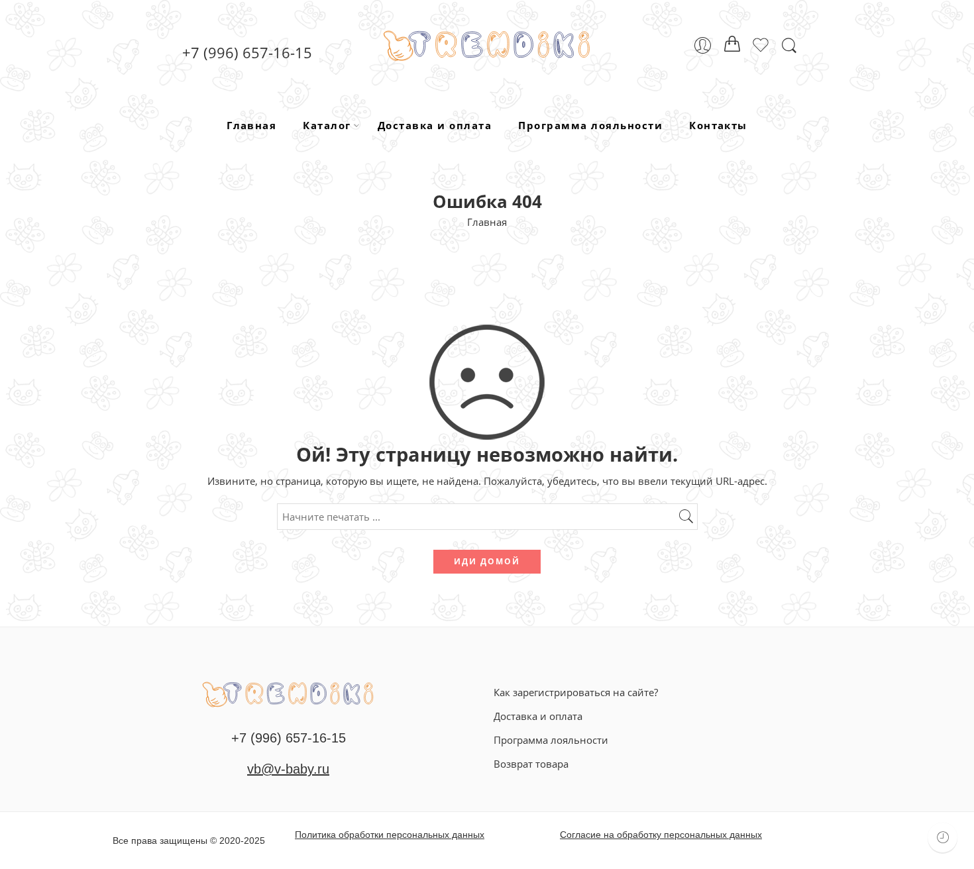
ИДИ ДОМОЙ (487, 561)
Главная (251, 125)
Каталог (327, 125)
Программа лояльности (590, 125)
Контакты (718, 125)
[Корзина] (732, 45)
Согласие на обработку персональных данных (661, 834)
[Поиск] (789, 46)
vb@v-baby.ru (288, 769)
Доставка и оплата (435, 125)
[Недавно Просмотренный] (942, 837)
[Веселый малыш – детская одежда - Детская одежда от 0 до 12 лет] (486, 45)
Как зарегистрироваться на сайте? (576, 692)
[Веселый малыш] (288, 692)
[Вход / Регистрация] (702, 45)
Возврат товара (531, 763)
